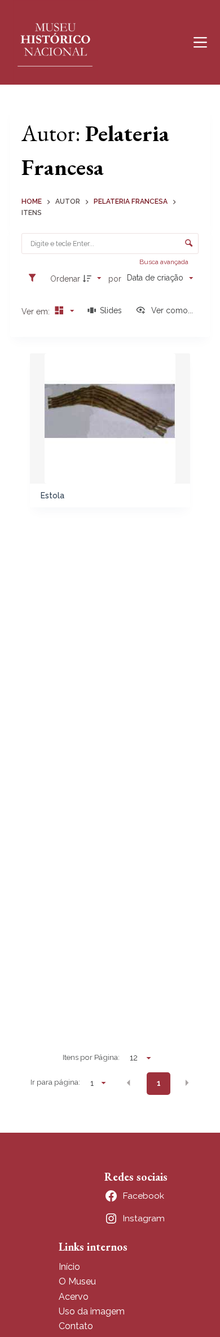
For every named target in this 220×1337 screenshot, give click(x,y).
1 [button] (159, 1083)
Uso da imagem (92, 1311)
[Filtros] (35, 278)
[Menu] (200, 42)
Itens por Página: (91, 1057)
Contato (76, 1326)
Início (69, 1266)
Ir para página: (55, 1081)
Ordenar (65, 278)
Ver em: (36, 311)
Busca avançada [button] (164, 262)
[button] (128, 1082)
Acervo (74, 1296)
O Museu (77, 1281)
